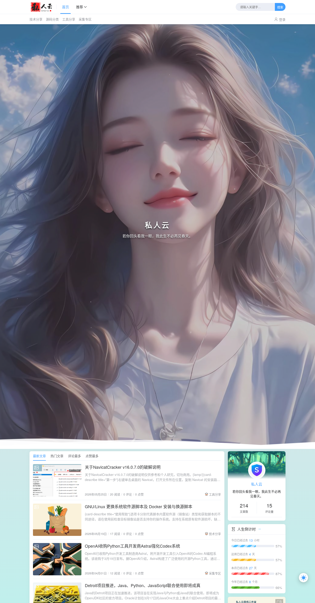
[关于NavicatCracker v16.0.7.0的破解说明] (57, 480)
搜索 (280, 7)
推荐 (79, 6)
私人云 (256, 484)
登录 (282, 19)
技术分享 (36, 19)
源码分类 (52, 19)
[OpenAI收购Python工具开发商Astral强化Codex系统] (57, 559)
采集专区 (85, 19)
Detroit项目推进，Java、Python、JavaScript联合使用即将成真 (142, 585)
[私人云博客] (43, 7)
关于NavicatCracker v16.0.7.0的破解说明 (122, 467)
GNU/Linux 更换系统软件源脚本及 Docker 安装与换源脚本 (138, 506)
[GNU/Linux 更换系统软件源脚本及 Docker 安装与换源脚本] (57, 520)
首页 (65, 6)
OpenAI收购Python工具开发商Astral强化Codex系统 (132, 546)
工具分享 (68, 19)
